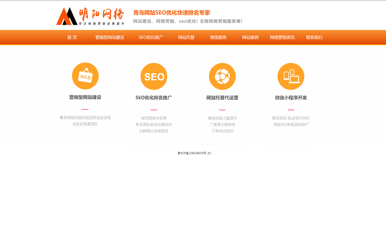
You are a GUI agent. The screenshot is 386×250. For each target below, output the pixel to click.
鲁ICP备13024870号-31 (194, 153)
